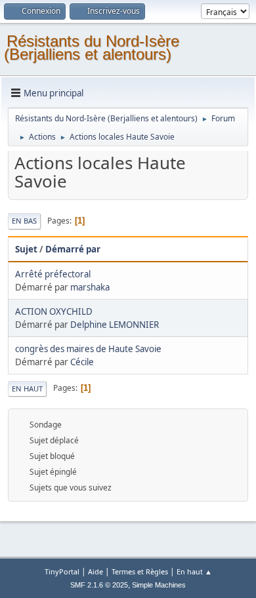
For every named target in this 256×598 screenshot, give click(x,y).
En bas (24, 221)
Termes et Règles (140, 571)
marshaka (90, 287)
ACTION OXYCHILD (54, 311)
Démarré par (72, 249)
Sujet (26, 249)
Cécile (82, 362)
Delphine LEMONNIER (114, 324)
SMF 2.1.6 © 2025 (99, 585)
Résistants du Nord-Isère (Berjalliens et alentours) (91, 47)
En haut (27, 388)
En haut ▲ (194, 571)
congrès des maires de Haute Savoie (88, 349)
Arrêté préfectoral (53, 274)
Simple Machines (159, 585)
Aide (95, 571)
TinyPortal (62, 571)
